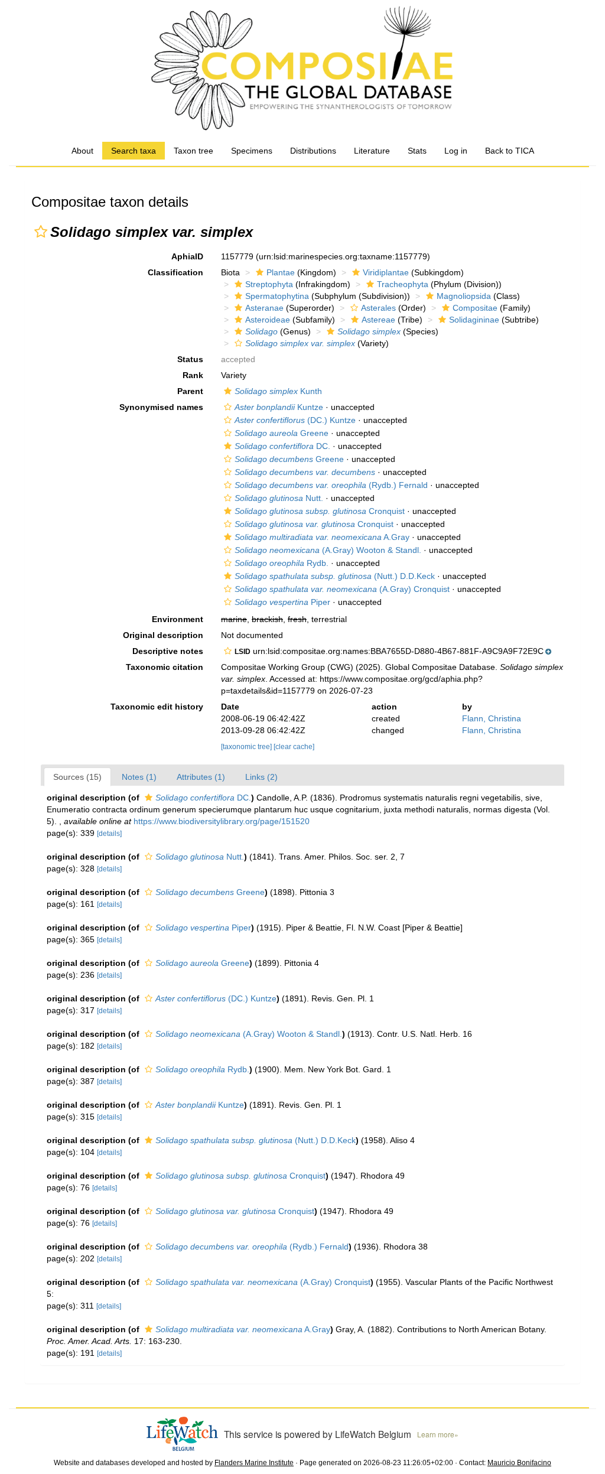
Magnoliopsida (464, 296)
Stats (417, 150)
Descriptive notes (167, 651)
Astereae (378, 319)
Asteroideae (267, 319)
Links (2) (261, 777)
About (82, 150)
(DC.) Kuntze (295, 420)
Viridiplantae (386, 272)
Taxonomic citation (164, 667)
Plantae (280, 272)
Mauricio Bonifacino (519, 1463)
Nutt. (279, 498)
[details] (109, 833)
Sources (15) (77, 777)
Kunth (278, 391)
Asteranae (264, 308)
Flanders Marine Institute (254, 1463)
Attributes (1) (201, 777)
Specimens (251, 150)
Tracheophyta (402, 284)
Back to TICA (509, 150)
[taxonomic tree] (247, 747)
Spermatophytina (277, 296)
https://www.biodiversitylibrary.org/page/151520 (222, 821)
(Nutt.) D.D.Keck (335, 576)
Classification (175, 272)
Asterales (378, 308)
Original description (163, 635)
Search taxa (133, 150)
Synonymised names (161, 407)
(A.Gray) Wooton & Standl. (328, 550)
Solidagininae (474, 319)
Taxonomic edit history (156, 706)
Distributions (313, 150)
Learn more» (437, 1434)
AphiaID (187, 256)
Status (190, 359)
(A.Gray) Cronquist (342, 589)
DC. (282, 446)
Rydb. (281, 563)
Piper (282, 602)
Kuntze (279, 407)
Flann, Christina (491, 718)
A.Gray (322, 537)
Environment (177, 619)
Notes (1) (139, 777)
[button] (40, 231)
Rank (193, 375)
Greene (281, 433)
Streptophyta (269, 284)
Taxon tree (193, 150)
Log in (455, 150)
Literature (372, 150)
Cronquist (320, 511)
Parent (190, 391)
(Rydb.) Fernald (331, 485)
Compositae (475, 308)
